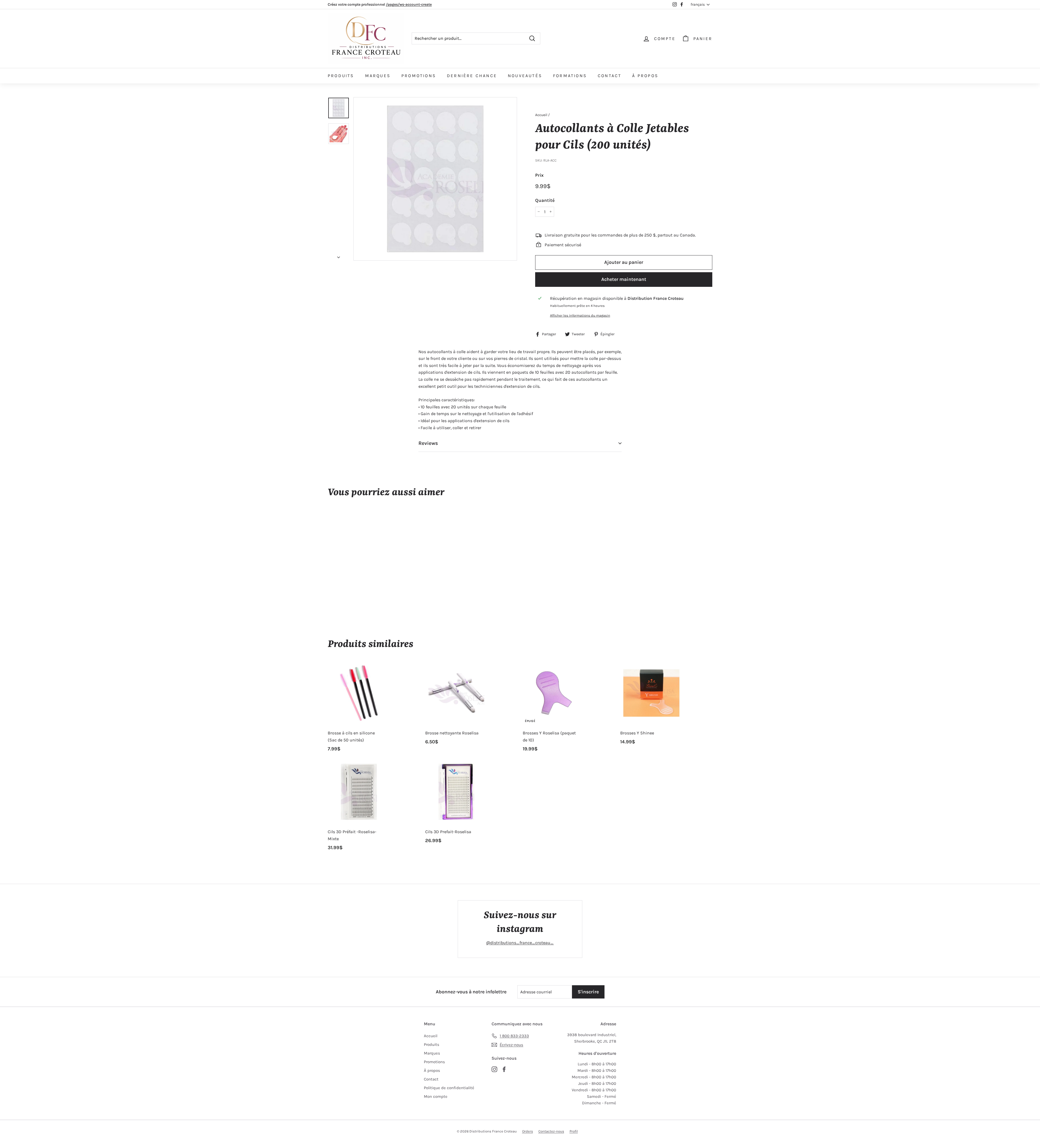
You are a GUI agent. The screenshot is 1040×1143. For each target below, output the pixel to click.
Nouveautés (525, 75)
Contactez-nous (551, 1131)
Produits (341, 75)
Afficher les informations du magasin (580, 315)
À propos (645, 75)
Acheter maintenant (623, 279)
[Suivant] (338, 256)
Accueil (541, 115)
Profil (574, 1131)
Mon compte (435, 1096)
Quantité (545, 200)
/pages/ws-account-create (409, 4)
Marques (378, 75)
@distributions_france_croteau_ (520, 942)
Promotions (418, 75)
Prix (539, 175)
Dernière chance (472, 75)
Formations (570, 75)
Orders (527, 1131)
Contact (609, 75)
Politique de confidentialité (449, 1087)
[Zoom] (435, 178)
